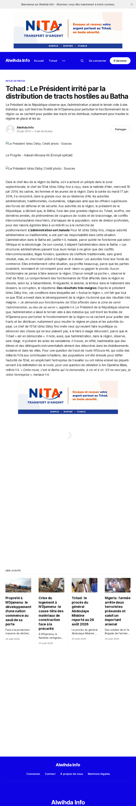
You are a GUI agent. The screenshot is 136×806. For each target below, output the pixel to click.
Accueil (39, 60)
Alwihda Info (17, 60)
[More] (64, 61)
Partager (121, 129)
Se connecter (97, 60)
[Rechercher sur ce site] (82, 61)
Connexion (33, 774)
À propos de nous (71, 774)
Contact (50, 774)
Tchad (53, 60)
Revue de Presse (15, 80)
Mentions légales (99, 774)
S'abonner (120, 60)
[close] (132, 4)
